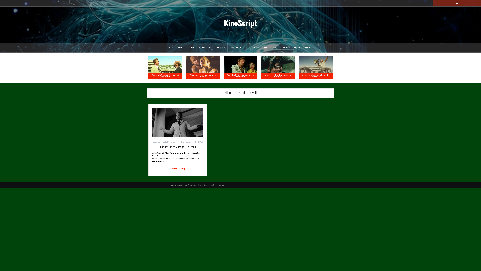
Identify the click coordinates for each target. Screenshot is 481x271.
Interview (221, 47)
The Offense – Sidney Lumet (172, 76)
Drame (183, 142)
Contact (308, 47)
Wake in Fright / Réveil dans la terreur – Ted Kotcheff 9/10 (240, 75)
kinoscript (171, 142)
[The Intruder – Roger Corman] (177, 122)
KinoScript (240, 22)
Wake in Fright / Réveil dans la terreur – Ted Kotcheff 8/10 (278, 75)
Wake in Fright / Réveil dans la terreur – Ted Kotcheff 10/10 (202, 75)
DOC (247, 47)
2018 (178, 142)
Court (274, 47)
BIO (265, 47)
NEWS (200, 142)
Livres (256, 47)
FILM (192, 47)
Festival (297, 47)
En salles (181, 47)
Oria (205, 185)
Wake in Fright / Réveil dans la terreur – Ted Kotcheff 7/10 (315, 75)
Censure (285, 47)
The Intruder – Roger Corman (178, 146)
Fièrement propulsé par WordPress (183, 185)
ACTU (171, 47)
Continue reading (178, 169)
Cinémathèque (235, 47)
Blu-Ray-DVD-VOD (205, 47)
